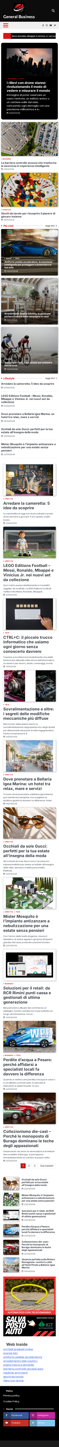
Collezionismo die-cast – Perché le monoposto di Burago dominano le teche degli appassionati (28, 1138)
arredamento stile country (20, 1361)
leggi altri (50, 226)
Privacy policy (11, 1395)
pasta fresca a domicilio (18, 1365)
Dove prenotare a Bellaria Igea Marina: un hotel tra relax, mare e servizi (27, 415)
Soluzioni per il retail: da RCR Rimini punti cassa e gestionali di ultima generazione (27, 995)
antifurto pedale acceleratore (22, 1357)
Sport (9, 359)
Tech (22, 79)
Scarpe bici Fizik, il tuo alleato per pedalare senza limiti (28, 364)
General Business (19, 16)
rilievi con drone (13, 1381)
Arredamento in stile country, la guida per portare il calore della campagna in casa (27, 315)
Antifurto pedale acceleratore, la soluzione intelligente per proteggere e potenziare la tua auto (28, 264)
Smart (9, 258)
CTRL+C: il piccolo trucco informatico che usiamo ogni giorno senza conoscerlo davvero (27, 644)
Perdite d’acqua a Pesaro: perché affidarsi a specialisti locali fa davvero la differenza (27, 1066)
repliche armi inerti (15, 1373)
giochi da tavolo (13, 1377)
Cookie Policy (11, 1401)
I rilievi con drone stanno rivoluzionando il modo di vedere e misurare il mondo (28, 87)
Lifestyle (7, 210)
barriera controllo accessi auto (23, 1369)
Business (12, 79)
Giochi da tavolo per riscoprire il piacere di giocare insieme (28, 215)
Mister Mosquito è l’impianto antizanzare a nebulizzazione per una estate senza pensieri (28, 447)
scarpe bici (10, 1353)
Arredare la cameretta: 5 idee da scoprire (27, 383)
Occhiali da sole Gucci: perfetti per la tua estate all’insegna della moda (27, 430)
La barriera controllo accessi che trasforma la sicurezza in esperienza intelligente (28, 164)
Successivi (46, 1166)
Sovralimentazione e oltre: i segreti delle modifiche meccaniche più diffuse (28, 714)
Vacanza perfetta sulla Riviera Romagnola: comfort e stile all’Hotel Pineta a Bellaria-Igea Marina (38, 1263)
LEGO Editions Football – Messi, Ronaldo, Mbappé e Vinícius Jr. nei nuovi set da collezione (27, 399)
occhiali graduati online (18, 1349)
